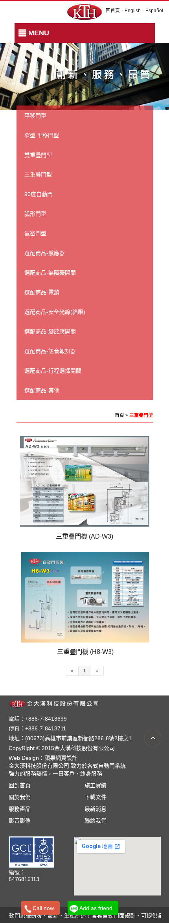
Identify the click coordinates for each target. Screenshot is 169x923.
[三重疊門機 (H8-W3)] (85, 597)
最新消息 (95, 809)
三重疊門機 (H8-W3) (85, 651)
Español (154, 10)
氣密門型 (35, 233)
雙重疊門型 (38, 155)
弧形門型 (35, 214)
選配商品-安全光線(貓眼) (54, 312)
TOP (152, 738)
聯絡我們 (95, 820)
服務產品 (20, 809)
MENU (38, 33)
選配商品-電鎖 (41, 292)
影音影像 (20, 820)
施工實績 (95, 785)
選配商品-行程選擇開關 (52, 371)
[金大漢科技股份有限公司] (58, 703)
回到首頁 (20, 785)
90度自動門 (38, 194)
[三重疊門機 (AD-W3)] (85, 481)
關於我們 (20, 797)
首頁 (119, 415)
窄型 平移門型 (41, 135)
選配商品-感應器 (44, 253)
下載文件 (95, 797)
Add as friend (95, 908)
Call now (43, 908)
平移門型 (35, 116)
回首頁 (113, 10)
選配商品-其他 (41, 390)
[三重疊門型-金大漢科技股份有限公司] (84, 11)
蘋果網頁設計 (60, 758)
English (133, 10)
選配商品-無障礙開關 (50, 272)
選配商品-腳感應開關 (50, 331)
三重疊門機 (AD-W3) (84, 536)
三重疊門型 (38, 174)
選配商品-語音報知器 (50, 351)
